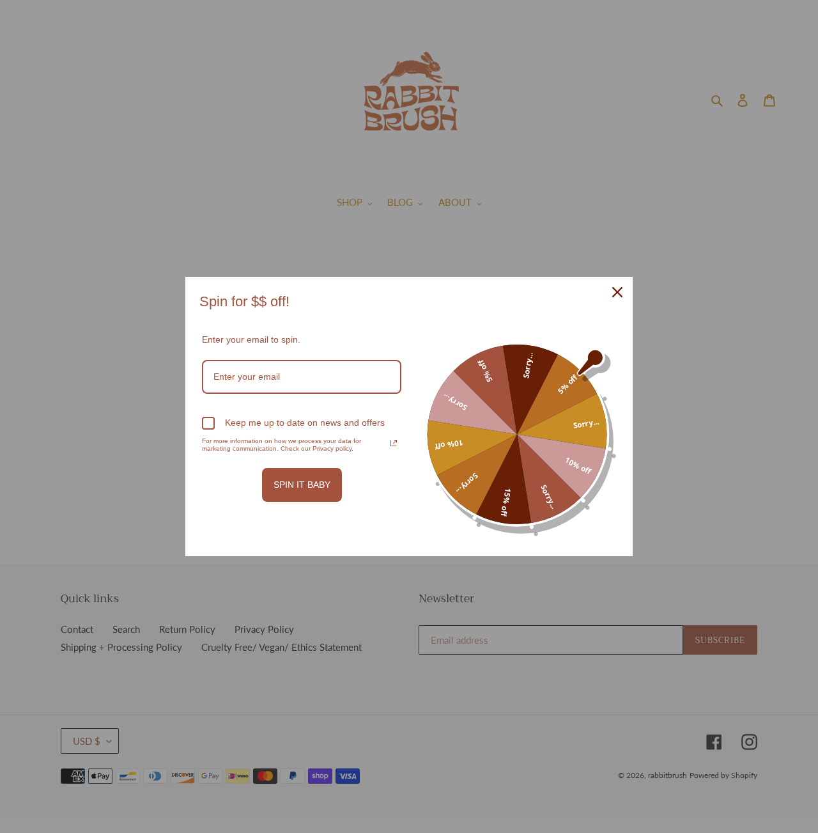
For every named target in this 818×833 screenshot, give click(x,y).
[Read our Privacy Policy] (393, 443)
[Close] (617, 292)
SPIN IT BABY (302, 484)
